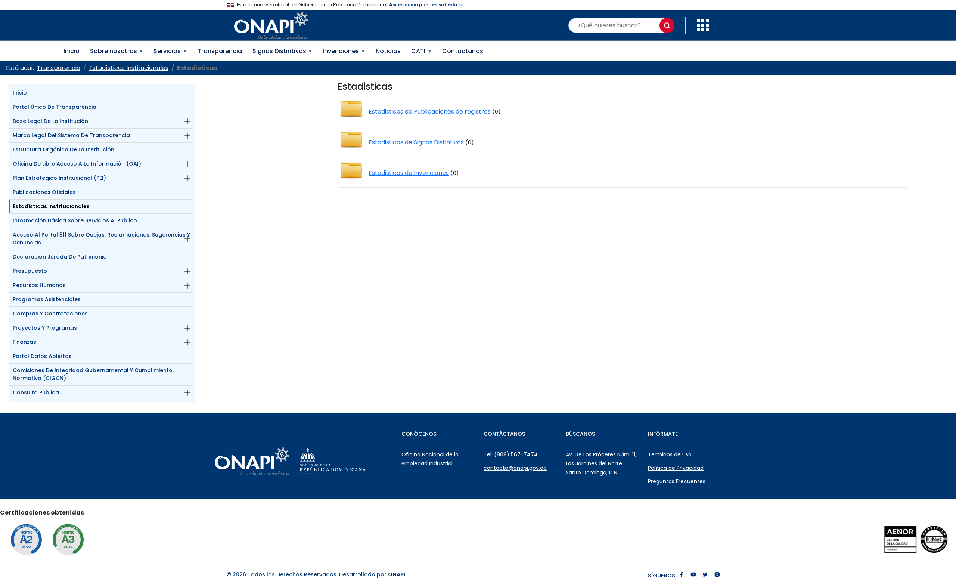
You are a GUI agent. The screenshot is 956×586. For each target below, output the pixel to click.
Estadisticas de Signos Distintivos (416, 142)
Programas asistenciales (47, 299)
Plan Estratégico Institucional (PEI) (59, 178)
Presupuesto (30, 271)
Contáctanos (462, 51)
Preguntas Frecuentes (676, 481)
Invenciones (344, 51)
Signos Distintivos (282, 51)
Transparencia (220, 51)
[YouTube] (693, 575)
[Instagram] (717, 575)
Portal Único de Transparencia (54, 107)
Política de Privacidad (676, 468)
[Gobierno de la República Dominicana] (351, 461)
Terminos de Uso (670, 454)
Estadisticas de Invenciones (409, 173)
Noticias (388, 51)
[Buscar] (666, 25)
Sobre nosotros (116, 51)
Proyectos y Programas (45, 327)
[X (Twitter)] (705, 575)
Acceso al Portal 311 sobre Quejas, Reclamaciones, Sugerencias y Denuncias (101, 238)
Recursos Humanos (39, 285)
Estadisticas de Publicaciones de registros (430, 111)
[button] (703, 25)
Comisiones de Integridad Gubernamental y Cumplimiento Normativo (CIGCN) (93, 374)
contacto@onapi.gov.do (515, 468)
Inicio (71, 51)
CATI (421, 51)
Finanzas (24, 342)
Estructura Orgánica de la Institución (63, 149)
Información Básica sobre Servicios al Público (75, 220)
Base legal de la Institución (50, 121)
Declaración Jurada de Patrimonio (60, 256)
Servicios (170, 51)
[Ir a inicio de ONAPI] (270, 461)
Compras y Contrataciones (50, 313)
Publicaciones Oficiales (44, 192)
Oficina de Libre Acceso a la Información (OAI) (77, 163)
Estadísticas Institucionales (51, 206)
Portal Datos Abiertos (42, 356)
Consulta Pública (36, 392)
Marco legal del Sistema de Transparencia (71, 135)
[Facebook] (681, 575)
